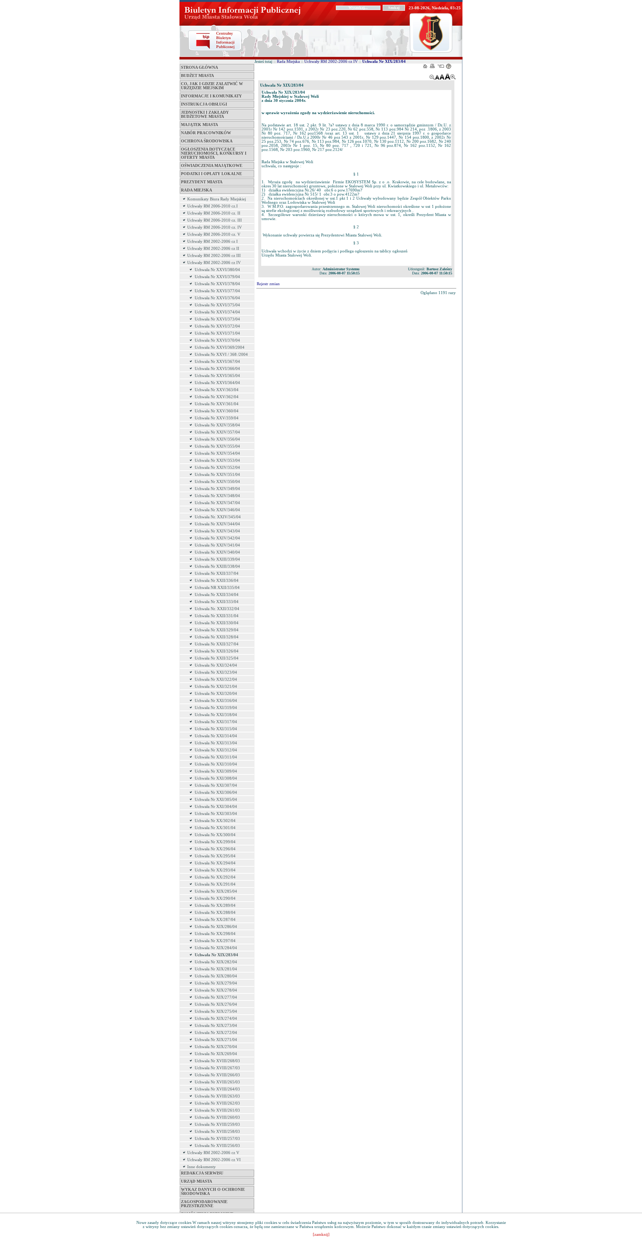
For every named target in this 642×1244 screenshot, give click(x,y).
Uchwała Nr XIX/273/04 (216, 1026)
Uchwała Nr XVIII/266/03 (217, 1075)
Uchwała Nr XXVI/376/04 (217, 298)
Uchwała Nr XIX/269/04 (216, 1054)
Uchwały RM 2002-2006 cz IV (214, 263)
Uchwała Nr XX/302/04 (215, 821)
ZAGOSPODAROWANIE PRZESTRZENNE (204, 1204)
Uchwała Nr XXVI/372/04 (217, 326)
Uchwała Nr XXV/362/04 (217, 397)
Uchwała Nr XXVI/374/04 (217, 312)
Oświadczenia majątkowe (211, 166)
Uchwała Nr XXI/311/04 (216, 757)
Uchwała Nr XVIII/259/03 (217, 1124)
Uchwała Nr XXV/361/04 (217, 404)
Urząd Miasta (196, 1181)
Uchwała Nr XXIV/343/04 (217, 531)
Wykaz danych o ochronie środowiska (213, 1191)
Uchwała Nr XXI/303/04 (216, 814)
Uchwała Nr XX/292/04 (215, 877)
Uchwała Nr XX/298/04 (215, 934)
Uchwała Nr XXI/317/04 (216, 722)
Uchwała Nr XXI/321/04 (216, 686)
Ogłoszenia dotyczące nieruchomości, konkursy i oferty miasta (213, 153)
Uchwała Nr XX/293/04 (215, 870)
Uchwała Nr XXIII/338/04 (217, 566)
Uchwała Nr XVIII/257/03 (217, 1139)
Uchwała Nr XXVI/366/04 (217, 369)
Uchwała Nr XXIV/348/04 (217, 496)
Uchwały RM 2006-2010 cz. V (213, 234)
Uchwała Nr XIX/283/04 (216, 955)
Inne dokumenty (201, 1167)
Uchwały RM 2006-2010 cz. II (213, 213)
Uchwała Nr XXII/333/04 (217, 602)
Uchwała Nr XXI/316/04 (216, 701)
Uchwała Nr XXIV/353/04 (217, 460)
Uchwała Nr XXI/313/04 (216, 743)
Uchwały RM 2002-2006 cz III (214, 256)
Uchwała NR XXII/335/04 (217, 588)
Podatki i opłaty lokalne (211, 174)
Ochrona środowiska (207, 141)
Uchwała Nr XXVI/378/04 (217, 284)
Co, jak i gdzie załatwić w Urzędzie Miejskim (212, 86)
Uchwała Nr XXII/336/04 (217, 581)
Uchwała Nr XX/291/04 (215, 884)
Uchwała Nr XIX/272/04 (216, 1033)
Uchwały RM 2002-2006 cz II (213, 248)
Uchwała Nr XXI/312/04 (216, 750)
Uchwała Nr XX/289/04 (215, 905)
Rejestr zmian (268, 284)
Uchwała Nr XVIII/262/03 (217, 1103)
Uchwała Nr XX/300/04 (215, 835)
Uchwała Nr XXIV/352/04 (217, 467)
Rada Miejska (196, 190)
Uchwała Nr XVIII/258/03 (217, 1131)
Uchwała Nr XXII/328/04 (217, 637)
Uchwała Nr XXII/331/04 (217, 616)
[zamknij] (321, 1234)
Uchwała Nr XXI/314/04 (216, 736)
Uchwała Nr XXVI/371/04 (217, 333)
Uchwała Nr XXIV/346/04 (217, 510)
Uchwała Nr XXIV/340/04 (217, 552)
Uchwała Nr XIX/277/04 (216, 997)
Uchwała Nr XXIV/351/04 (217, 475)
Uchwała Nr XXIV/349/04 (217, 489)
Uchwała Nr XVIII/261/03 (217, 1110)
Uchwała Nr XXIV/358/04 (217, 425)
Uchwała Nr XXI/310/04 (216, 764)
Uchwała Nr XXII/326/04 (217, 651)
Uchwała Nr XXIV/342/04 (217, 538)
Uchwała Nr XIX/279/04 (216, 983)
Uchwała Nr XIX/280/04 (216, 976)
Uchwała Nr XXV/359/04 (217, 418)
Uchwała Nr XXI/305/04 (216, 799)
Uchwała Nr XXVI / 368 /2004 (221, 354)
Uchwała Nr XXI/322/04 (216, 679)
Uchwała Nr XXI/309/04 (216, 771)
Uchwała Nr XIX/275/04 (216, 1011)
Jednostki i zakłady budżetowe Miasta (205, 114)
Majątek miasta (199, 125)
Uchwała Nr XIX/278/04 (216, 990)
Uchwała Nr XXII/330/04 (217, 623)
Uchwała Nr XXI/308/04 (216, 778)
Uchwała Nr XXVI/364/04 (217, 383)
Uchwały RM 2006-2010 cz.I (212, 206)
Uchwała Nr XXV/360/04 (217, 411)
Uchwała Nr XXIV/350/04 (217, 482)
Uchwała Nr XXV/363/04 (217, 390)
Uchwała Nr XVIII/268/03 (217, 1061)
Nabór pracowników (206, 133)
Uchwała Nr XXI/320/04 (216, 694)
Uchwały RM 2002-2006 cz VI (214, 1160)
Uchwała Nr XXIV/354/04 (217, 453)
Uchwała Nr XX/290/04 (215, 898)
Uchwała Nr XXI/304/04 (216, 807)
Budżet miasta (197, 76)
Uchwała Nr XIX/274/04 (216, 1018)
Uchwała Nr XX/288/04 (215, 913)
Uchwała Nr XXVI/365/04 (217, 376)
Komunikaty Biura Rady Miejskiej (216, 199)
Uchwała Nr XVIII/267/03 (217, 1068)
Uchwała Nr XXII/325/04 (217, 658)
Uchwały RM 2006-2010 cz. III (214, 220)
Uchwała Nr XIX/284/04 (216, 948)
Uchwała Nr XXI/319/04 (216, 708)
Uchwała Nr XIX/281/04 (216, 969)
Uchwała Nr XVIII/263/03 (217, 1096)
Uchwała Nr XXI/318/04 (216, 715)
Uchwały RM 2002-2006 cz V (213, 1153)
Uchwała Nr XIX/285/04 (216, 891)
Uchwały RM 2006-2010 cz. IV (214, 227)
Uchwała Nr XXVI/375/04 (217, 305)
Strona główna (199, 67)
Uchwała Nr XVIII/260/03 (217, 1117)
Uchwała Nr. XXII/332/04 (217, 609)
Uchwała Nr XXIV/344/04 (217, 524)
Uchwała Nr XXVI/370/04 (217, 340)
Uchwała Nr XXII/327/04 (217, 644)
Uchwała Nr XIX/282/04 (216, 962)
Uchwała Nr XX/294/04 (215, 863)
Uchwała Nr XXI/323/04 (216, 672)
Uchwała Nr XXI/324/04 (216, 665)
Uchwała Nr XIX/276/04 (216, 1004)
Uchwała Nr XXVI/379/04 (217, 277)
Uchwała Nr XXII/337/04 (217, 573)
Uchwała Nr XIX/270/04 (216, 1047)
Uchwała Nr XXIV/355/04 (217, 446)
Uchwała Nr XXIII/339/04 (217, 559)
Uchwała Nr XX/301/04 (215, 828)
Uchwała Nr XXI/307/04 (216, 785)
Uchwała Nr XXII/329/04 (217, 630)
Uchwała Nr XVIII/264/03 (217, 1089)
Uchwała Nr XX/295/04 (215, 856)
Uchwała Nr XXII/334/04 (217, 595)
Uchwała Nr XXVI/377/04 (217, 291)
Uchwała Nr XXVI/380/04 (217, 270)
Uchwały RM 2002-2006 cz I (212, 241)
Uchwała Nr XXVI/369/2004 (219, 347)
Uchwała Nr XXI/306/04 (216, 792)
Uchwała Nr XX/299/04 (215, 842)
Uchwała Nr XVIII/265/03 (217, 1082)
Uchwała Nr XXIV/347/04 (217, 503)
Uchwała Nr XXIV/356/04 (217, 439)
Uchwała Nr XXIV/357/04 (217, 432)
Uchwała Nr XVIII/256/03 (217, 1146)
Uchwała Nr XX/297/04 (215, 941)
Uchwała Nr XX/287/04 (215, 920)
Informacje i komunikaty (211, 96)
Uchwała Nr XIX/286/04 (216, 927)
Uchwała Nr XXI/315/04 (216, 729)
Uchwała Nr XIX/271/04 (216, 1040)
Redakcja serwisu (202, 1173)
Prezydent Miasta (202, 182)
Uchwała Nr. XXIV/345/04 (218, 517)
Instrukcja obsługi (204, 104)
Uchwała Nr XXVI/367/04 (217, 362)
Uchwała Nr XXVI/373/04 (217, 319)
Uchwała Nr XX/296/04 (215, 849)
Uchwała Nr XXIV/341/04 (217, 545)
